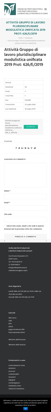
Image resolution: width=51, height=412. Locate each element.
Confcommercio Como (17, 365)
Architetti (12, 368)
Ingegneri (12, 380)
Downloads (28, 38)
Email (7, 202)
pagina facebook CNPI (16, 329)
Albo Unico (12, 318)
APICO (11, 326)
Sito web (8, 214)
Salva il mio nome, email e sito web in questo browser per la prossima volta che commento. (24, 228)
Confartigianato (14, 383)
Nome (7, 191)
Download (31, 127)
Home (21, 38)
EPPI (10, 323)
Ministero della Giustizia (17, 344)
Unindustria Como (15, 385)
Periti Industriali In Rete (17, 332)
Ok (25, 409)
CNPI (10, 321)
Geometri (12, 377)
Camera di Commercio (16, 388)
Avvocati (12, 371)
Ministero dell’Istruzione (17, 339)
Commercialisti (14, 374)
